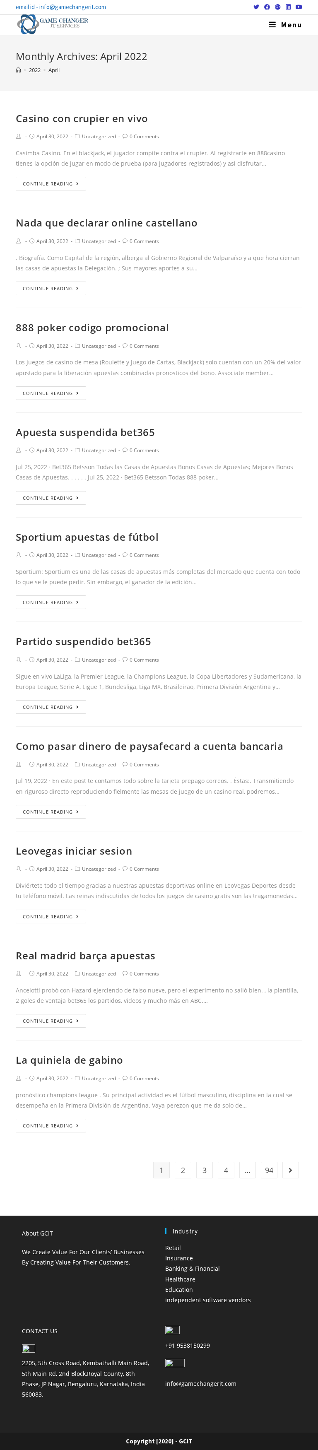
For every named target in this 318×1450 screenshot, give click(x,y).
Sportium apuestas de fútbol (87, 537)
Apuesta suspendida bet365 (85, 432)
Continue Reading (48, 184)
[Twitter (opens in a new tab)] (256, 7)
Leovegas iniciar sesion (74, 850)
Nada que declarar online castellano (107, 222)
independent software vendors (208, 1300)
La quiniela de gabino (69, 1060)
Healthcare (180, 1279)
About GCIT (37, 1233)
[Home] (18, 70)
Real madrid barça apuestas (86, 955)
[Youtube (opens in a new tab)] (297, 7)
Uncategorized (99, 136)
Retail (173, 1248)
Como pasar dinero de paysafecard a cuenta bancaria (149, 746)
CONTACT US (40, 1331)
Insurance (179, 1258)
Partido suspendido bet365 (83, 641)
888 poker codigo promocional (92, 327)
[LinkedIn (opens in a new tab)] (288, 7)
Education (179, 1289)
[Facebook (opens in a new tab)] (267, 7)
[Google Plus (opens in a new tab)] (277, 7)
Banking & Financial (192, 1268)
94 (269, 1170)
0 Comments (144, 136)
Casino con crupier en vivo (82, 118)
